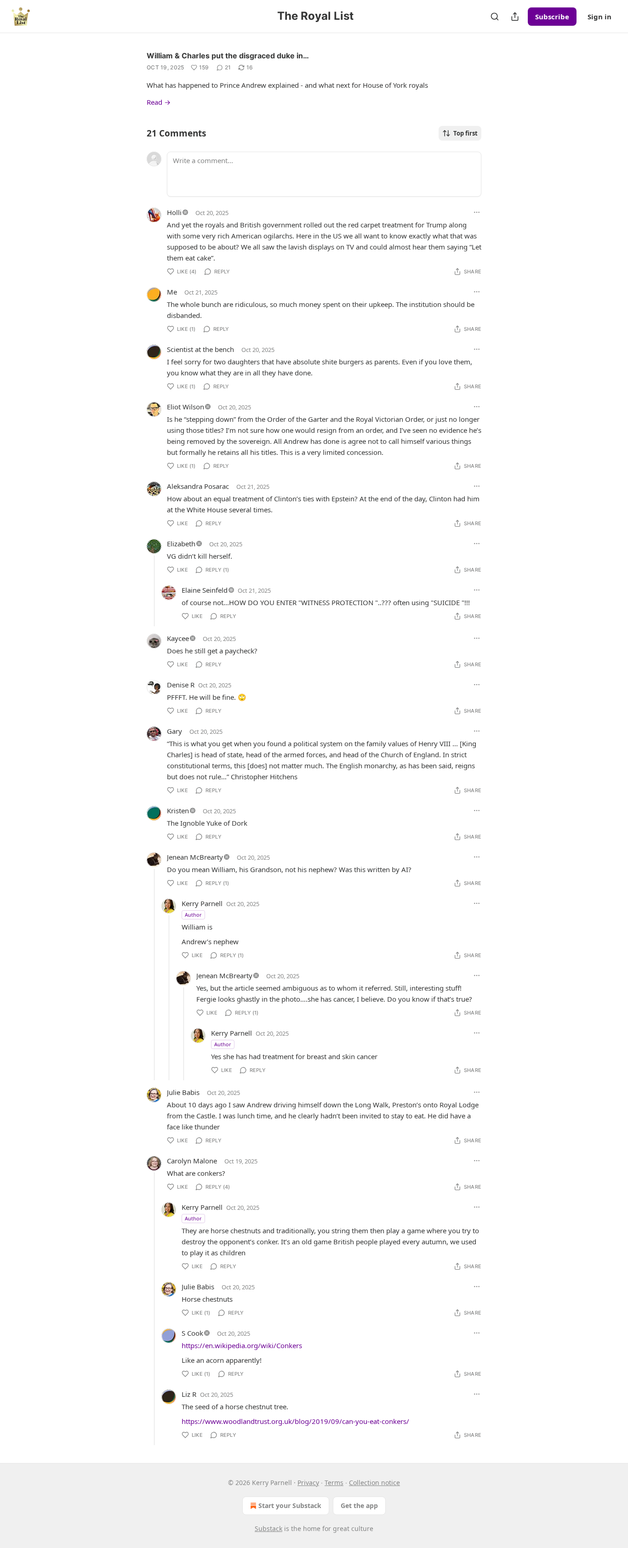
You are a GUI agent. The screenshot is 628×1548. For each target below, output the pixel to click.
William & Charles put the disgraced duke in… (228, 55)
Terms (334, 1482)
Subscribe (552, 16)
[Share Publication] (515, 16)
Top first (465, 133)
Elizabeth (181, 543)
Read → (159, 102)
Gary (174, 731)
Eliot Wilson (185, 406)
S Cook (192, 1333)
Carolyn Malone (192, 1160)
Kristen (178, 810)
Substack (268, 1528)
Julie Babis (183, 1092)
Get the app (359, 1505)
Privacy (308, 1482)
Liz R (189, 1394)
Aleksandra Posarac (198, 486)
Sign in (599, 16)
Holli (174, 212)
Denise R (180, 684)
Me (172, 291)
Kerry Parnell (202, 903)
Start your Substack (289, 1505)
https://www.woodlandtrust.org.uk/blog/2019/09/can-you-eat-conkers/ (295, 1421)
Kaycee (178, 638)
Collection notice (374, 1482)
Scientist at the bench (200, 349)
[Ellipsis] (476, 212)
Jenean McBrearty (195, 857)
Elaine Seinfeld (205, 590)
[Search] (494, 16)
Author (193, 914)
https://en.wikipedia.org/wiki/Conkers (242, 1345)
